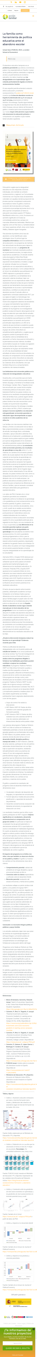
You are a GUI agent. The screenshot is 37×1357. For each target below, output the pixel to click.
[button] (18, 125)
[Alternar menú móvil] (33, 16)
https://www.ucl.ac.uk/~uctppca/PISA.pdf (20, 1042)
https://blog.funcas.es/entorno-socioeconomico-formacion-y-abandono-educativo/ (17, 1183)
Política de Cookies (10, 1323)
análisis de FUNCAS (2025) (25, 93)
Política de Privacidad (17, 1355)
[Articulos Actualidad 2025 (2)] (18, 131)
